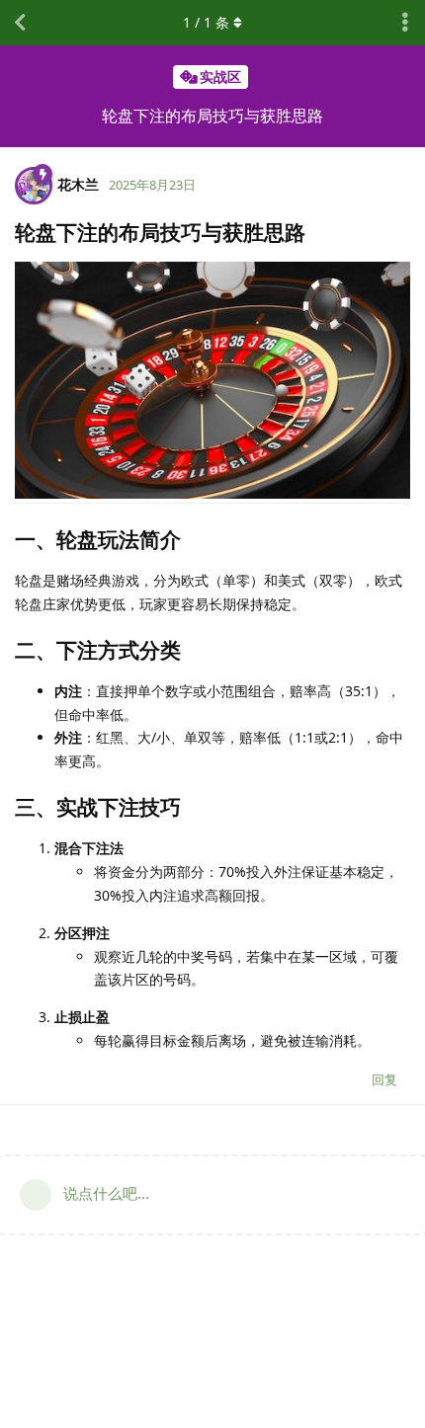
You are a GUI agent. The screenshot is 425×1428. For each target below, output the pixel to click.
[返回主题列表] (20, 22)
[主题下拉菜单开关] (405, 22)
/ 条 (206, 22)
